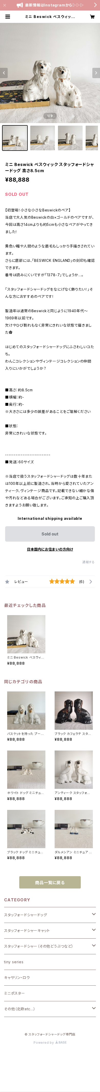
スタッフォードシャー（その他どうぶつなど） (39, 946)
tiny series (14, 962)
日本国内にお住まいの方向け (50, 549)
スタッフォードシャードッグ (25, 915)
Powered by (44, 1042)
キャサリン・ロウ (17, 977)
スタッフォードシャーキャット (27, 930)
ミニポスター (14, 993)
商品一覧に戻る (50, 882)
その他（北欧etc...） (19, 1009)
